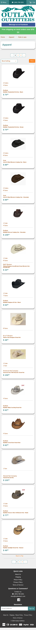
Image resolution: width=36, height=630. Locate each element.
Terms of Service (18, 585)
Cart (33, 2)
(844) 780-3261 (19, 2)
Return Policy (18, 579)
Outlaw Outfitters (20, 620)
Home (3, 37)
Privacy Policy (18, 582)
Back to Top (19, 556)
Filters (32, 61)
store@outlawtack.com (18, 596)
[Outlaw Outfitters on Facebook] (18, 600)
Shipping (18, 577)
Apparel (11, 37)
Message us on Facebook (18, 24)
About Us (18, 574)
